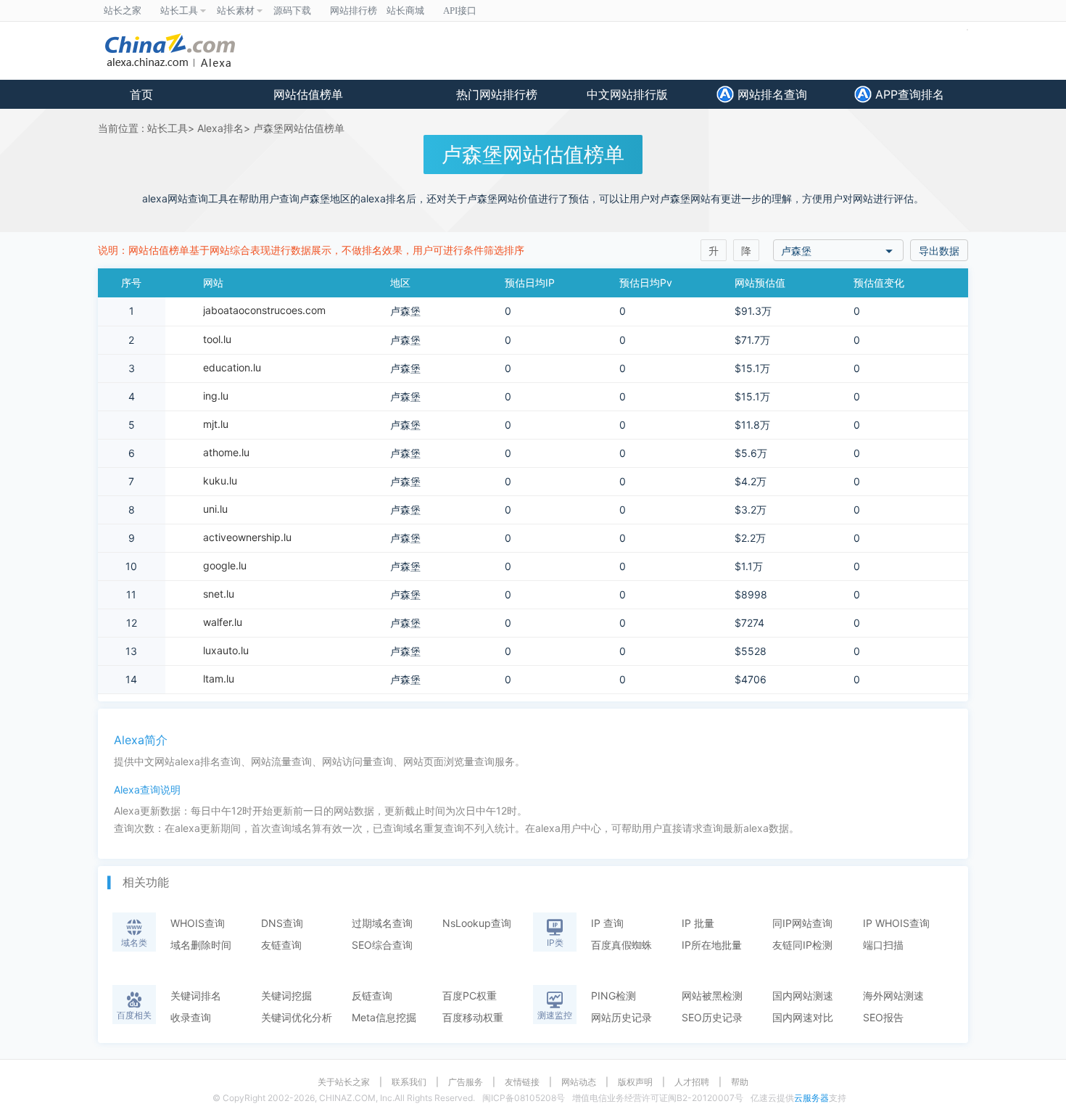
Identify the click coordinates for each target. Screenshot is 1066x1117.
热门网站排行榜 (496, 94)
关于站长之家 (344, 1082)
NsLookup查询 (476, 923)
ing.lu (215, 395)
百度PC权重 (469, 995)
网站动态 (578, 1082)
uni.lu (215, 509)
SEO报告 (883, 1017)
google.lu (225, 565)
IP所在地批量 (712, 945)
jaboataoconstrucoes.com (264, 310)
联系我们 (409, 1082)
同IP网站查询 (802, 923)
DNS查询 (282, 923)
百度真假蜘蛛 (621, 945)
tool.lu (217, 339)
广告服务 (465, 1082)
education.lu (232, 367)
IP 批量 (698, 923)
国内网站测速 (802, 995)
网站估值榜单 (308, 94)
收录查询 (190, 1017)
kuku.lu (220, 480)
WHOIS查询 (197, 923)
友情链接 (522, 1082)
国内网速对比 (802, 1017)
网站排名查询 (770, 94)
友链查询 (281, 945)
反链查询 (372, 995)
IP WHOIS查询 (896, 923)
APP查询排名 (908, 94)
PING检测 (613, 995)
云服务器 (811, 1097)
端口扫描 (883, 945)
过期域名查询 (382, 923)
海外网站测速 (893, 995)
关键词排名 (195, 995)
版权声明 (635, 1082)
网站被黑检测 (712, 995)
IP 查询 (607, 923)
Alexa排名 (220, 128)
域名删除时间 (200, 945)
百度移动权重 (472, 1017)
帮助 (739, 1082)
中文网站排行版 (627, 94)
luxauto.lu (226, 650)
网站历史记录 (621, 1017)
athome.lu (226, 452)
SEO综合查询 (382, 945)
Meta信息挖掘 (384, 1017)
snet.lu (218, 594)
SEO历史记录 (712, 1017)
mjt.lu (215, 424)
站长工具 (167, 128)
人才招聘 (691, 1082)
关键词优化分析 (296, 1017)
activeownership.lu (247, 537)
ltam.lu (218, 678)
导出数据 (939, 250)
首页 (141, 94)
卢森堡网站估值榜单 (298, 128)
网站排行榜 (353, 10)
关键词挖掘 (286, 995)
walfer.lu (222, 622)
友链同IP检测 (802, 945)
